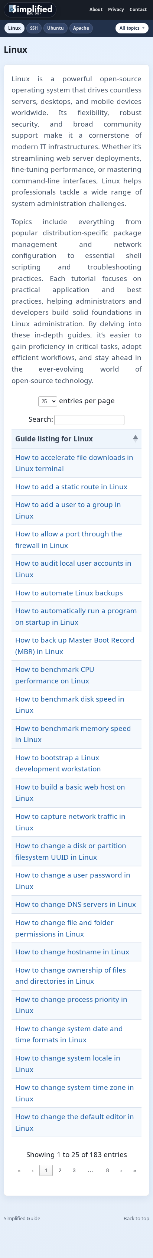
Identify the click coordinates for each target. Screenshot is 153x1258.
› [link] (121, 1170)
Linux (14, 28)
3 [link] (74, 1170)
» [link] (134, 1170)
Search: (41, 419)
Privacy (116, 9)
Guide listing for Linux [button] (54, 439)
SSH (34, 28)
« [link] (19, 1170)
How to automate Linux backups (69, 593)
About (95, 9)
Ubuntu (55, 28)
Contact (138, 9)
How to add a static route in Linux (71, 486)
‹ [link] (32, 1170)
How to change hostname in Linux (72, 952)
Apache (81, 28)
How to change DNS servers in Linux (75, 904)
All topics (130, 28)
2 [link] (60, 1170)
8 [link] (107, 1170)
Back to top (136, 1218)
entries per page (86, 400)
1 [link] (46, 1170)
